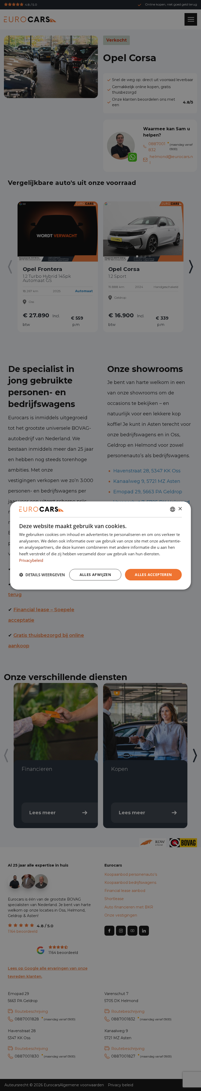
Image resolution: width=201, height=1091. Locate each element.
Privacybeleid (31, 560)
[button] (42, 575)
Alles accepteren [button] (153, 574)
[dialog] (100, 545)
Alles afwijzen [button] (95, 574)
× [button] (180, 509)
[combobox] (172, 509)
